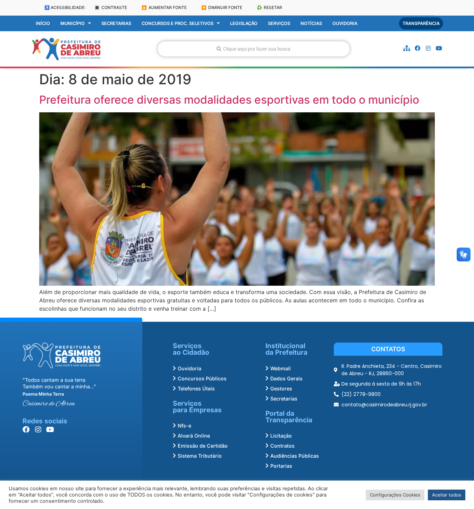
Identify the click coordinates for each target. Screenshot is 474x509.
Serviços (279, 23)
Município (72, 23)
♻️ (269, 7)
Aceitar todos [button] (446, 495)
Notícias (311, 23)
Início (43, 23)
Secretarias (116, 23)
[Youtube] (439, 48)
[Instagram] (428, 48)
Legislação (243, 23)
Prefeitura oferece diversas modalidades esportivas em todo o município (229, 99)
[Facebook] (417, 48)
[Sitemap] (406, 48)
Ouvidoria (344, 23)
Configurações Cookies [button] (395, 495)
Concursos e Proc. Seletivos (177, 23)
